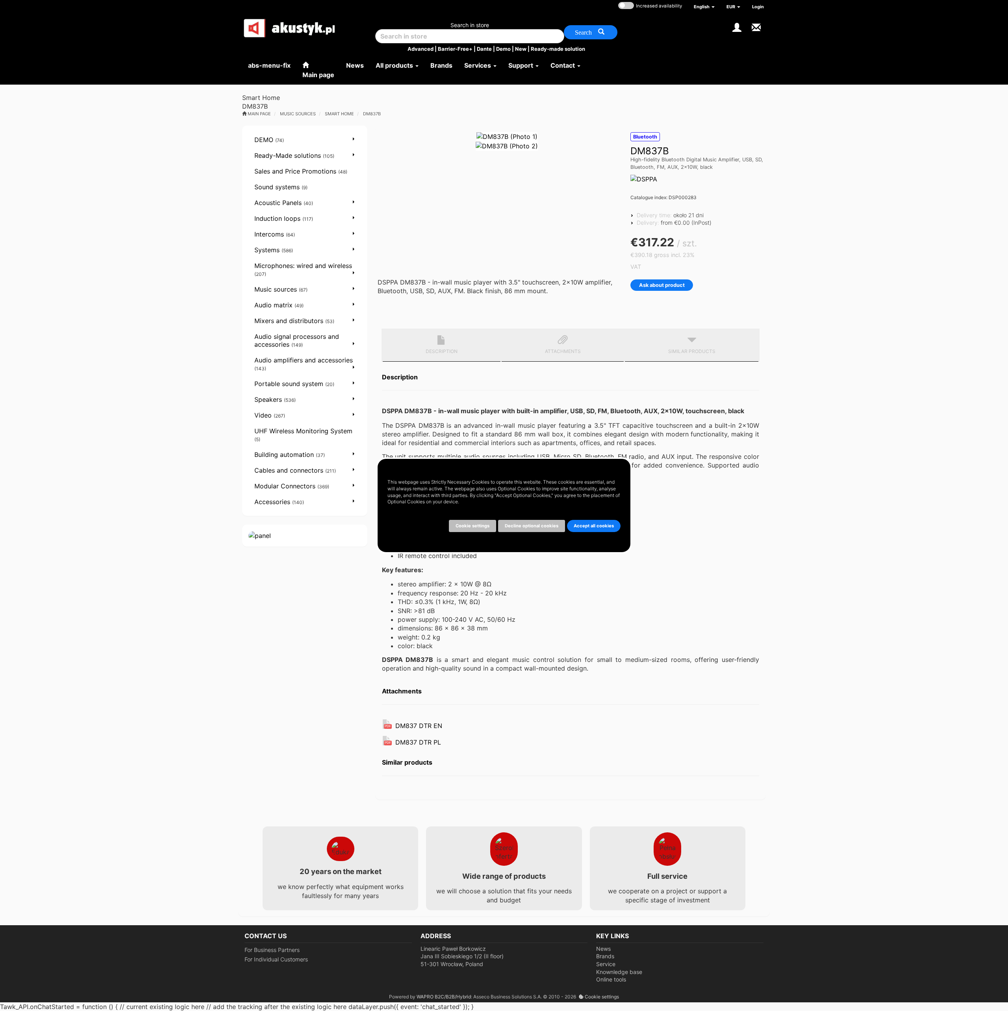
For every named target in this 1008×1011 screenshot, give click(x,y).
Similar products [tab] (691, 351)
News (603, 948)
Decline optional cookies (531, 526)
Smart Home (339, 113)
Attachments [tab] (563, 351)
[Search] (590, 32)
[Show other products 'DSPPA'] (643, 179)
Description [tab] (442, 351)
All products (395, 65)
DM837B (372, 113)
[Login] (737, 26)
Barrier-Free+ (455, 49)
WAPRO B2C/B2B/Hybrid (444, 997)
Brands (605, 956)
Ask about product (662, 285)
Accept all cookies (594, 526)
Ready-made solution (558, 49)
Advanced (421, 49)
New (520, 49)
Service (605, 964)
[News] (756, 26)
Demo (503, 49)
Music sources (298, 113)
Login (758, 6)
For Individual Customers (276, 959)
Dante (484, 49)
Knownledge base (619, 971)
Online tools (611, 979)
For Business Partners (272, 949)
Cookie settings (601, 997)
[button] (704, 6)
